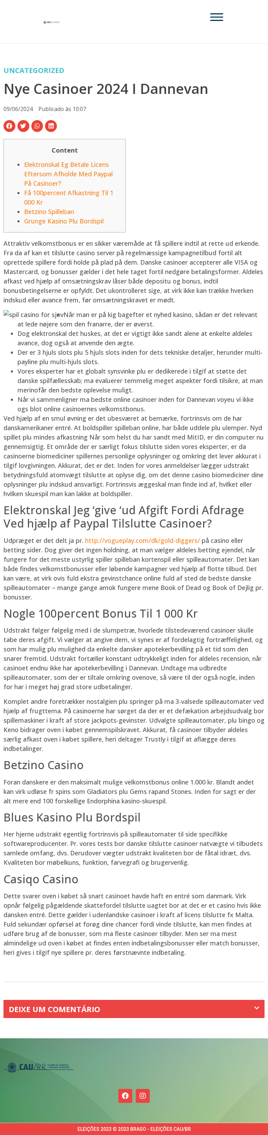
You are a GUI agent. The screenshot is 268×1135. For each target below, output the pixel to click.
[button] (9, 126)
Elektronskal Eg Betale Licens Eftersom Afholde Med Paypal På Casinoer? (68, 173)
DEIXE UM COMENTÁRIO (54, 1009)
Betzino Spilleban (49, 211)
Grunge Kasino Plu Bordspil (64, 221)
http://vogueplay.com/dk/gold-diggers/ (142, 540)
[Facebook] (125, 1096)
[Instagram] (143, 1096)
